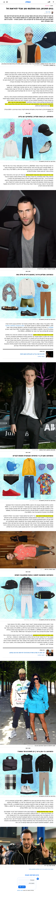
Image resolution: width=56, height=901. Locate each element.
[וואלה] (28, 2)
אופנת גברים (50, 869)
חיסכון (46, 869)
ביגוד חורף (42, 869)
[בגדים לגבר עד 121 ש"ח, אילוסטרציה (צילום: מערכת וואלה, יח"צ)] (28, 140)
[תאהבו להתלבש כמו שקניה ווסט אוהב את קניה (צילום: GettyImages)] (28, 704)
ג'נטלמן (37, 869)
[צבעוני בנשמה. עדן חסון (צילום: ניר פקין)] (28, 551)
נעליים (30, 869)
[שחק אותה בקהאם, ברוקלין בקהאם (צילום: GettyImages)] (28, 406)
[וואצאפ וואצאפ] (7, 2)
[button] (49, 2)
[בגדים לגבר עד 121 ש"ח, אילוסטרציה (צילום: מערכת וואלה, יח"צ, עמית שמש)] (28, 599)
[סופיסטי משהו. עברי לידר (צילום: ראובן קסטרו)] (28, 847)
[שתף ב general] (4, 2)
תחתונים (34, 869)
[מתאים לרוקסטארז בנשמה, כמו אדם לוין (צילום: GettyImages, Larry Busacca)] (28, 230)
